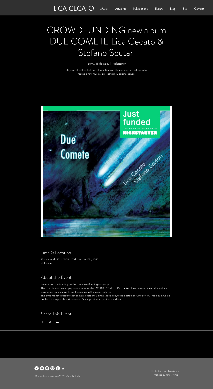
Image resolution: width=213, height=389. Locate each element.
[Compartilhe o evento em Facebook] (42, 322)
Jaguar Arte (172, 375)
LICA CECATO (74, 8)
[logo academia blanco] (63, 368)
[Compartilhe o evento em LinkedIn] (57, 322)
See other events (106, 91)
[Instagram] (52, 368)
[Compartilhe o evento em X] (49, 322)
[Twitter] (36, 368)
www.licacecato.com (48, 376)
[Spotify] (47, 368)
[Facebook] (58, 368)
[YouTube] (42, 368)
